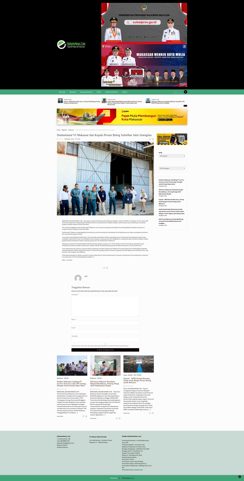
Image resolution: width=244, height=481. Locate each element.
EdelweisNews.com (127, 478)
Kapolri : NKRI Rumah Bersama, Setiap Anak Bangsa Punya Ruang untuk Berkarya (82, 102)
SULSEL (72, 139)
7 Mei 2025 (60, 139)
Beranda (62, 92)
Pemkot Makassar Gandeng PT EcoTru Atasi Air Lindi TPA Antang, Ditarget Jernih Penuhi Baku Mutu (71, 383)
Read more (60, 416)
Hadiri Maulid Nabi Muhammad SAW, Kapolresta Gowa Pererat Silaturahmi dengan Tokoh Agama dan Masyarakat (125, 103)
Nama (73, 319)
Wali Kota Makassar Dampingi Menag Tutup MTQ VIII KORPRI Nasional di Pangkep (168, 102)
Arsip (160, 152)
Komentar (75, 294)
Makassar (67, 139)
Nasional (73, 92)
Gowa (125, 375)
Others (124, 92)
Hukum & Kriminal (112, 92)
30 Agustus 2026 (62, 389)
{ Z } (119, 478)
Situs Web (74, 336)
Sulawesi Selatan (86, 92)
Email (73, 328)
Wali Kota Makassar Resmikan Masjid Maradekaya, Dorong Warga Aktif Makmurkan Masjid (104, 383)
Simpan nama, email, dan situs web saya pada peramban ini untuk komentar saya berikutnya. (100, 346)
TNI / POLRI (77, 139)
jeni (85, 276)
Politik (99, 92)
